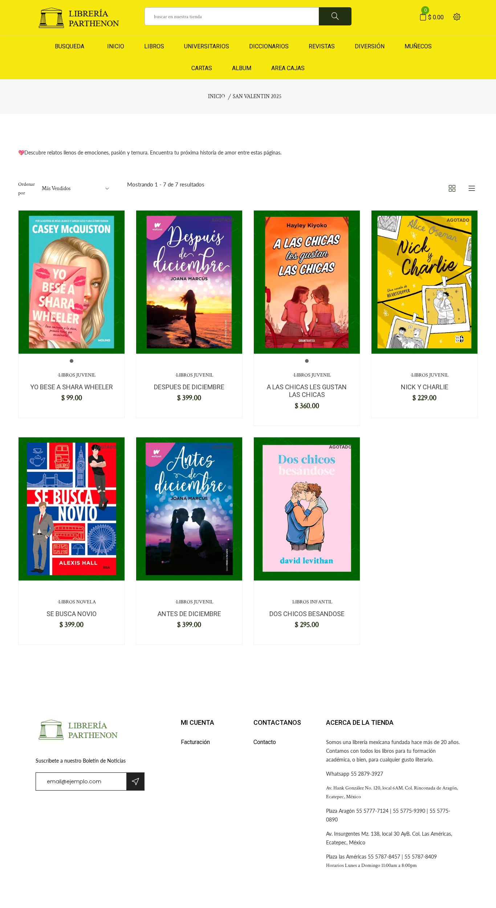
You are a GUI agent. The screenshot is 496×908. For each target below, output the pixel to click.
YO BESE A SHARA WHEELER (71, 387)
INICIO (114, 46)
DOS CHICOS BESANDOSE (307, 614)
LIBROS (154, 46)
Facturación (195, 742)
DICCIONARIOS (269, 46)
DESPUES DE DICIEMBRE (189, 387)
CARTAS (201, 68)
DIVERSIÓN (370, 46)
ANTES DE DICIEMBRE (189, 614)
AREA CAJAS (288, 68)
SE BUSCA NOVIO (71, 614)
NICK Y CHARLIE (424, 387)
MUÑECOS (418, 46)
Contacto (264, 742)
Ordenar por (26, 188)
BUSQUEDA (69, 46)
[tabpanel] (72, 282)
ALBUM (241, 68)
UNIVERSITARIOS (206, 46)
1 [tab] (71, 361)
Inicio (216, 96)
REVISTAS (322, 46)
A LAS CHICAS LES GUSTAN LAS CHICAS (307, 391)
